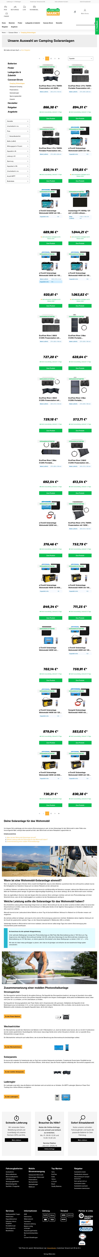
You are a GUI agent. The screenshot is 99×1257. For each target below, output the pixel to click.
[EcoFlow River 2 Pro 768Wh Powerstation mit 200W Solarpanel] (50, 73)
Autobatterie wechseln (81, 1186)
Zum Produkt (51, 118)
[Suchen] (95, 23)
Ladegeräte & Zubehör (14, 74)
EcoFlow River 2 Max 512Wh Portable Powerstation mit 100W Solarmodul (77, 336)
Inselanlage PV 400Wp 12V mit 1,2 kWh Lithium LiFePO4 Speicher (79, 211)
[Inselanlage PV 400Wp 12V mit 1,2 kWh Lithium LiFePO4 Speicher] (80, 198)
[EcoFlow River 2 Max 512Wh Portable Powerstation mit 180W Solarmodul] (50, 448)
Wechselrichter (33, 1182)
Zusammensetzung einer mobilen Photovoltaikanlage (23, 841)
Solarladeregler (14, 93)
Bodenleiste (10, 181)
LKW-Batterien (10, 1179)
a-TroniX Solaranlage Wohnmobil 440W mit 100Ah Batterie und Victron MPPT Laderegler (80, 586)
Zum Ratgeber (25, 50)
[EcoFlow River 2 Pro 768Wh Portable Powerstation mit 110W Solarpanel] (50, 136)
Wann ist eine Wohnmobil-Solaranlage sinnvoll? (21, 837)
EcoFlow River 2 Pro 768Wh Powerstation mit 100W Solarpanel (79, 524)
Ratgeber (12, 107)
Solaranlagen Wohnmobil (36, 1177)
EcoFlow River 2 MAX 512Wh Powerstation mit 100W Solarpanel (78, 461)
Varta (53, 1172)
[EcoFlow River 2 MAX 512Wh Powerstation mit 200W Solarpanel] (50, 385)
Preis (8, 131)
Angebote (12, 111)
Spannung (10, 161)
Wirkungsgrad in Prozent (14, 146)
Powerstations (14, 90)
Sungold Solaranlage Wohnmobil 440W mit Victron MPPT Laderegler (78, 711)
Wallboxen (32, 1187)
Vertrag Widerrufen (49, 1254)
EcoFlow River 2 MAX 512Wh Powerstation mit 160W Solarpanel (49, 336)
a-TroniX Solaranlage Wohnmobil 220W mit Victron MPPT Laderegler (49, 524)
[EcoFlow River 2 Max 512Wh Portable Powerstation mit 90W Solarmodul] (80, 385)
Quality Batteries (56, 1186)
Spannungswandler (15, 96)
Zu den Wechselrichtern (13, 1047)
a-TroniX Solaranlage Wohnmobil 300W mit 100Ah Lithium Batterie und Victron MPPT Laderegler (50, 274)
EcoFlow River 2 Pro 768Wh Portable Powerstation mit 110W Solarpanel (50, 149)
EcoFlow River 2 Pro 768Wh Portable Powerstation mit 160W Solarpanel (79, 87)
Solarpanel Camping (16, 86)
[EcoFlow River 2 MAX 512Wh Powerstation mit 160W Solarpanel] (50, 323)
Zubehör (12, 99)
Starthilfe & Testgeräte (12, 1186)
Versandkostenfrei (14, 136)
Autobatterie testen (80, 1172)
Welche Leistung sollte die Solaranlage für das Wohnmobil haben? (27, 839)
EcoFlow (54, 1174)
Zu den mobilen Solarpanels (14, 1072)
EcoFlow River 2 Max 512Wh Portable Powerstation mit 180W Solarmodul (48, 461)
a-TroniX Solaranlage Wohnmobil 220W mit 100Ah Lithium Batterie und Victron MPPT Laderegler (80, 149)
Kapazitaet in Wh (12, 166)
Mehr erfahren (16, 1140)
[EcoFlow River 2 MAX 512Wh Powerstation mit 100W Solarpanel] (80, 448)
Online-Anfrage (49, 1149)
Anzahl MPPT (11, 176)
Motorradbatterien (11, 1174)
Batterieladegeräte (11, 1184)
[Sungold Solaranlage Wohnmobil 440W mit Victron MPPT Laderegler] (80, 697)
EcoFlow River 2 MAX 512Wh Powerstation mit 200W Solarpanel (49, 399)
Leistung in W (11, 156)
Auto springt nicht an (80, 1181)
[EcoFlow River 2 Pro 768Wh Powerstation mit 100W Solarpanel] (80, 510)
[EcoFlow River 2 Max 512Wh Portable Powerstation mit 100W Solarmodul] (80, 323)
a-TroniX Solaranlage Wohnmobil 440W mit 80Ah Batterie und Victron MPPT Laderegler (50, 773)
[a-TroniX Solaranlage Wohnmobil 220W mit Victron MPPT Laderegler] (50, 510)
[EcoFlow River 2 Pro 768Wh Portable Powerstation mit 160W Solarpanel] (80, 73)
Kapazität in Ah (11, 151)
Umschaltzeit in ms (13, 126)
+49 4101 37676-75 (49, 1145)
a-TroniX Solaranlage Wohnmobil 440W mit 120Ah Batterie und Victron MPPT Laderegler (80, 648)
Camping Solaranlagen (17, 83)
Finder (11, 67)
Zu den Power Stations (12, 1016)
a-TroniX (54, 1181)
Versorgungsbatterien (12, 1181)
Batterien (12, 63)
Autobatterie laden (79, 1183)
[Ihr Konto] (85, 10)
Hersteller (12, 102)
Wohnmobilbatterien (12, 1177)
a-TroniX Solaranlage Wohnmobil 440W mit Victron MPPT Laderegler (49, 648)
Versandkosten (51, 1248)
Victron (53, 1179)
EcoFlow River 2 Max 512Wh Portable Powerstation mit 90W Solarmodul (77, 399)
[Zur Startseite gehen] (49, 11)
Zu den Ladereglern (11, 1097)
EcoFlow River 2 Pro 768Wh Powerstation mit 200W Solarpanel (50, 87)
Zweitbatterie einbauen (81, 1174)
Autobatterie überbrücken (82, 1188)
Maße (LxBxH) (11, 141)
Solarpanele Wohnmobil (36, 1175)
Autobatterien (10, 1172)
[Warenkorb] (94, 12)
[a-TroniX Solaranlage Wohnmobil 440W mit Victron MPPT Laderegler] (50, 635)
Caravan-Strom (15, 79)
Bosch (53, 1184)
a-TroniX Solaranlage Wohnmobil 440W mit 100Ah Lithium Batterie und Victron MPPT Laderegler (80, 274)
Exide (53, 1177)
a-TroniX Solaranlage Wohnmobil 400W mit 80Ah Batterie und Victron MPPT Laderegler (50, 586)
